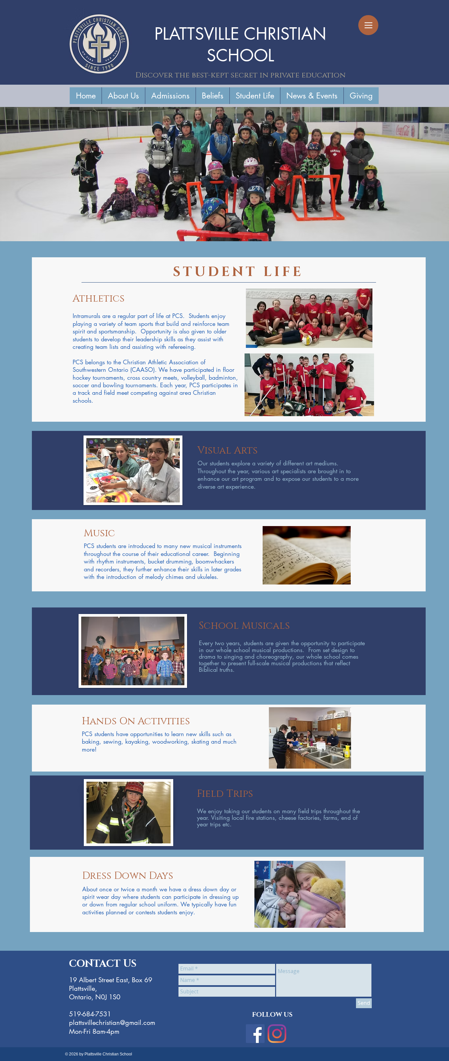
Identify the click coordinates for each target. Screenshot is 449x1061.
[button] (123, 95)
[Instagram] (277, 1033)
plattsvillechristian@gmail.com (112, 1022)
